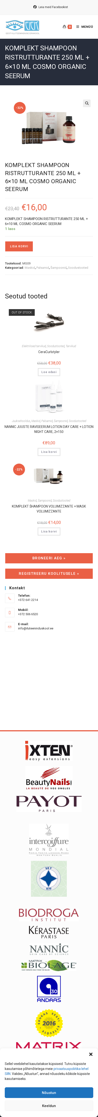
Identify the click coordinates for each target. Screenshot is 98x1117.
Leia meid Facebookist (53, 7)
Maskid (30, 267)
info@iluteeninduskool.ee (35, 628)
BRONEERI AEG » (49, 558)
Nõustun (49, 1093)
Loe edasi (49, 372)
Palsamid (42, 267)
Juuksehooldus (21, 421)
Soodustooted (78, 267)
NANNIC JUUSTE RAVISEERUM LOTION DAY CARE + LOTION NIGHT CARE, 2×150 (49, 429)
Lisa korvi (19, 246)
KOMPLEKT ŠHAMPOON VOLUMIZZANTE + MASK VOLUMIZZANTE (49, 508)
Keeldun (49, 1106)
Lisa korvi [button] (49, 452)
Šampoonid (58, 267)
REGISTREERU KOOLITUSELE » (49, 573)
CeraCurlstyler (49, 352)
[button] (90, 1054)
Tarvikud (71, 346)
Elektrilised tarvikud (34, 346)
